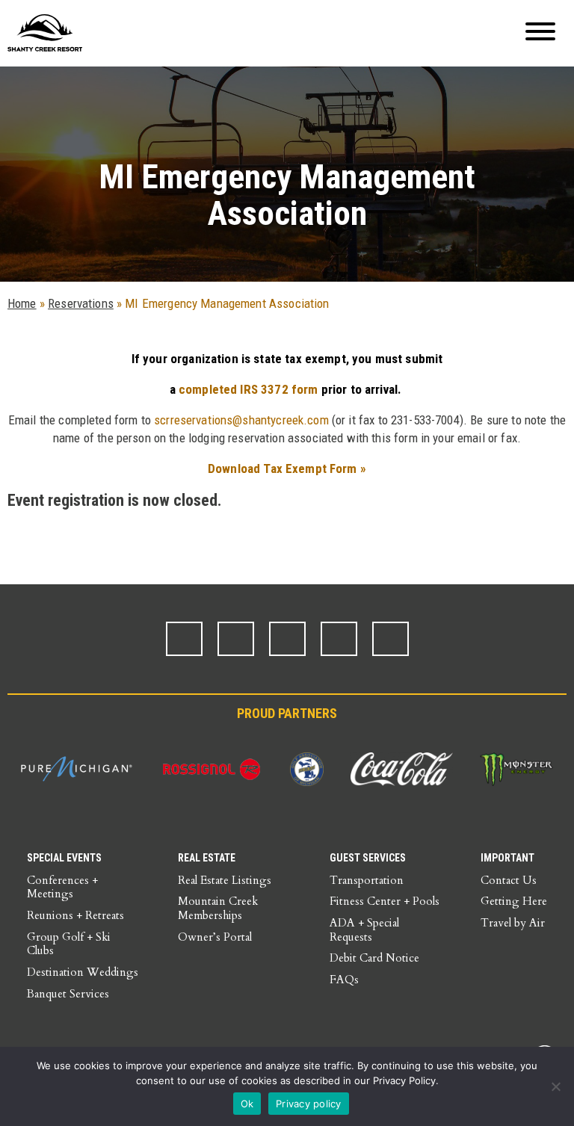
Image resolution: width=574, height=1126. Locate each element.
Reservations (81, 303)
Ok (247, 1104)
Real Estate (206, 858)
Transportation (367, 880)
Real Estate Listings (224, 880)
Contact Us (509, 880)
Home (22, 303)
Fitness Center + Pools (384, 901)
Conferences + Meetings (62, 887)
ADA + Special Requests (364, 929)
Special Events (64, 858)
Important (507, 858)
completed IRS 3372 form (248, 389)
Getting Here (514, 901)
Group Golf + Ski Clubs (69, 944)
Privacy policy (309, 1104)
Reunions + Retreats (75, 915)
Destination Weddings (82, 972)
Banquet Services (68, 993)
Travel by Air (513, 922)
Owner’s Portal (215, 936)
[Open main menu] (540, 33)
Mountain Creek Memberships (218, 908)
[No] (555, 1086)
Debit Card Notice (374, 957)
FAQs (344, 979)
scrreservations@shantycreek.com (241, 419)
